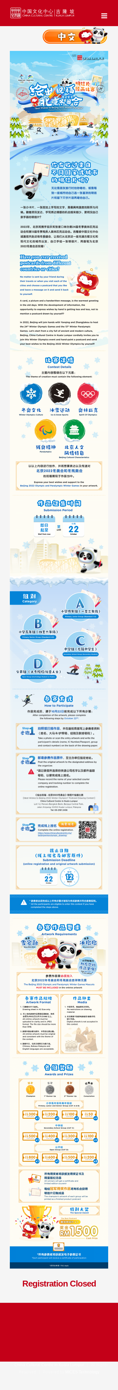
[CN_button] (75, 31)
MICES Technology (82, 1372)
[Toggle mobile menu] (104, 15)
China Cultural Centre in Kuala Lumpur (49, 1365)
